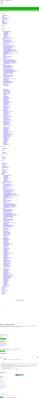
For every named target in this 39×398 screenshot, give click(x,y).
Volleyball (3, 83)
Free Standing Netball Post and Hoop (7, 67)
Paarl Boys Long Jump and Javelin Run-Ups (8, 134)
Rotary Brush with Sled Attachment (7, 56)
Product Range (2, 173)
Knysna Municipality (6, 112)
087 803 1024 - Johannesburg (3, 343)
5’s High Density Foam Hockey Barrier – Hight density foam (9, 63)
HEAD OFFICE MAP (2, 351)
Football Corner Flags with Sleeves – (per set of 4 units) (9, 53)
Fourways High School (6, 123)
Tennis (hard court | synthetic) (5, 169)
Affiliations (2, 2)
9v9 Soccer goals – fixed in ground (7, 48)
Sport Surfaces (2, 13)
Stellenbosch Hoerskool (6, 238)
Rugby (3, 68)
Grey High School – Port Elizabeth (7, 233)
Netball (3, 20)
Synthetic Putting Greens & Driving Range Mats (7, 136)
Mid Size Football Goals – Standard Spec (8, 51)
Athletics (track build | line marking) (6, 18)
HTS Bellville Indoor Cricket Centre (7, 265)
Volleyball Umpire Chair (6, 85)
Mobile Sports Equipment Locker (7, 58)
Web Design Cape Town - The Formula (13, 397)
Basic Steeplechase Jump (6, 34)
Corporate (2, 146)
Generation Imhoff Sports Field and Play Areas (8, 111)
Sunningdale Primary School (6, 121)
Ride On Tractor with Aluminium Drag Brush (8, 200)
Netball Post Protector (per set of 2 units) (8, 211)
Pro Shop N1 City (5, 282)
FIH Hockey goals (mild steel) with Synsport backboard (9, 203)
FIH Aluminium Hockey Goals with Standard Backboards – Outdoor (10, 60)
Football (3, 45)
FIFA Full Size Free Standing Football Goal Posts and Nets (9, 46)
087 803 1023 (4, 0)
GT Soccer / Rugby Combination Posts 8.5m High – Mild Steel (10, 214)
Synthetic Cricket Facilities (5, 166)
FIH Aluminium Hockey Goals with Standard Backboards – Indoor (10, 62)
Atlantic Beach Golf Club (6, 137)
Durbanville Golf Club (6, 280)
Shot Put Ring (5, 35)
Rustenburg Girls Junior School (7, 119)
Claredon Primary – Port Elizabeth (7, 91)
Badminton (3, 38)
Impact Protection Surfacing (5, 153)
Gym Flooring (3, 22)
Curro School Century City (6, 285)
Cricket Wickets (5, 43)
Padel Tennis (3, 21)
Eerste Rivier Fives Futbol (6, 100)
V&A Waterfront (5, 142)
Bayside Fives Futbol (6, 98)
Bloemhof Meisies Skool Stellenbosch (7, 131)
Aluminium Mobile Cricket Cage (7, 44)
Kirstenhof (5, 258)
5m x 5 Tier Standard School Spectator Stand (8, 75)
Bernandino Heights (6, 272)
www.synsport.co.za (14, 367)
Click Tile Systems (4, 17)
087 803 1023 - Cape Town (3, 342)
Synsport (3, 362)
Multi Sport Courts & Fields (5, 255)
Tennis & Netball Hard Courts (5, 247)
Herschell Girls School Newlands (7, 257)
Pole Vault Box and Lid (6, 36)
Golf (2, 168)
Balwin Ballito (5, 126)
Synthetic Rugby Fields (4, 110)
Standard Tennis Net (6, 79)
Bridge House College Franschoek (7, 232)
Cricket (3, 42)
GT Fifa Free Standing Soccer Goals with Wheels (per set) (9, 49)
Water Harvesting (4, 172)
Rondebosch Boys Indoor (6, 124)
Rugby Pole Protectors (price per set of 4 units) (8, 72)
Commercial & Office (4, 148)
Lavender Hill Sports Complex (7, 102)
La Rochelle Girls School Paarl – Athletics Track (8, 275)
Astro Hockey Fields (4, 163)
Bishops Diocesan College (6, 90)
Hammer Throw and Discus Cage (7, 37)
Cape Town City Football (6, 99)
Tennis (3, 77)
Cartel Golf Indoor (5, 279)
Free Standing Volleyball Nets (7, 228)
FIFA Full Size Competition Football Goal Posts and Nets (9, 189)
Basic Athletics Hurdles (6, 32)
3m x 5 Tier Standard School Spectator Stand (8, 76)
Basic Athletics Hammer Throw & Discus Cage (8, 181)
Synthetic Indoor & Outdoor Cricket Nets (6, 263)
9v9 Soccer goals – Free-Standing (7, 192)
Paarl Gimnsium (5, 94)
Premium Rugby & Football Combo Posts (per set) (8, 69)
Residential (3, 289)
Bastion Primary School (6, 89)
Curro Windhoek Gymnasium (6, 107)
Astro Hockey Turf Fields (4, 230)
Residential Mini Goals (6, 52)
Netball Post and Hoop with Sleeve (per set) (8, 65)
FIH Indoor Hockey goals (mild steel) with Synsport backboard (10, 61)
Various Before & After (6, 109)
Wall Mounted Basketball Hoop (7, 41)
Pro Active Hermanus (6, 271)
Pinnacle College (5, 108)
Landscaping (2, 150)
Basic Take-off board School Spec (7, 175)
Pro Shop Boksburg (5, 141)
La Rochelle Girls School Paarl (7, 93)
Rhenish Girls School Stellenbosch (7, 135)
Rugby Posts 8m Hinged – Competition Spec (8, 73)
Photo (2, 369)
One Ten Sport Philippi (6, 104)
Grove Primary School (6, 115)
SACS (4, 236)
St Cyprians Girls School (6, 96)
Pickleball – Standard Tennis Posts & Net (8, 82)
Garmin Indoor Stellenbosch (6, 139)
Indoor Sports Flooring (4, 19)
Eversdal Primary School (6, 252)
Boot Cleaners (5, 55)
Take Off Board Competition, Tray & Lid (7, 31)
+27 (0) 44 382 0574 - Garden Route (3, 344)
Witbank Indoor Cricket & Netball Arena (7, 266)
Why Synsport (3, 157)
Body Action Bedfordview (6, 269)
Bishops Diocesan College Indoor (7, 122)
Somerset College (5, 95)
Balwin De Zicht (5, 268)
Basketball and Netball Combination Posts (8, 40)
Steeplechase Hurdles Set (6, 178)
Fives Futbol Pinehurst (6, 101)
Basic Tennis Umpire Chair (6, 80)
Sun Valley (5, 120)
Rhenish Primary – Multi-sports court (7, 260)
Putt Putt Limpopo (5, 283)
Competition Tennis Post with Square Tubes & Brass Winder (10, 78)
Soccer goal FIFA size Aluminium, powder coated (8, 47)
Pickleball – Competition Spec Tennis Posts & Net (9, 225)
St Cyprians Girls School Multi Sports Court (8, 261)
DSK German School (6, 132)
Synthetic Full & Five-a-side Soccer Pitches (6, 239)
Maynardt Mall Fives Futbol (6, 244)
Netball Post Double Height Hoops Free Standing (8, 66)
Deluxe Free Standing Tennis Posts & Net (8, 81)
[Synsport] (1, 3)
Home (1, 1)
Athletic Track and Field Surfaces (5, 130)
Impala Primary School (6, 133)
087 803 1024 (10, 0)
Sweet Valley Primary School (6, 97)
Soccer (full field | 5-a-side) (5, 15)
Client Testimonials (4, 293)
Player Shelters (5, 54)
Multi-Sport (3, 16)
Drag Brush (5, 57)
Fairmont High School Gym (6, 128)
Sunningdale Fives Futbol (6, 246)
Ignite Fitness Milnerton (6, 129)
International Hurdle (6, 33)
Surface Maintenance (4, 171)
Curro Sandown (5, 114)
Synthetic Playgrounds (4, 143)
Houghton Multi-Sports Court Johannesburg (8, 116)
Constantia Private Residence (7, 106)
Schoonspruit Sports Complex (7, 250)
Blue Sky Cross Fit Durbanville (7, 127)
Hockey (3, 59)
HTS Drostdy (5, 92)
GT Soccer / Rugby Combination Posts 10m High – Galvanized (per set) (11, 50)
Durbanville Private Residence (7, 138)
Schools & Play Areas (4, 152)
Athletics (3, 30)
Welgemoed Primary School (6, 113)
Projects (2, 87)
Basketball (3, 39)
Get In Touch (2, 160)
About (2, 155)
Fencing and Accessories (5, 23)
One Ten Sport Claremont (6, 103)
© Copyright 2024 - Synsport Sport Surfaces (4, 397)
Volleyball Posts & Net (6, 84)
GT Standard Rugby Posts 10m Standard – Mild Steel (9, 70)
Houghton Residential (6, 249)
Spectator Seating (4, 74)
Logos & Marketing (4, 287)
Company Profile (4, 291)
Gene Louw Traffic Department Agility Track (8, 274)
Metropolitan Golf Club (6, 140)
